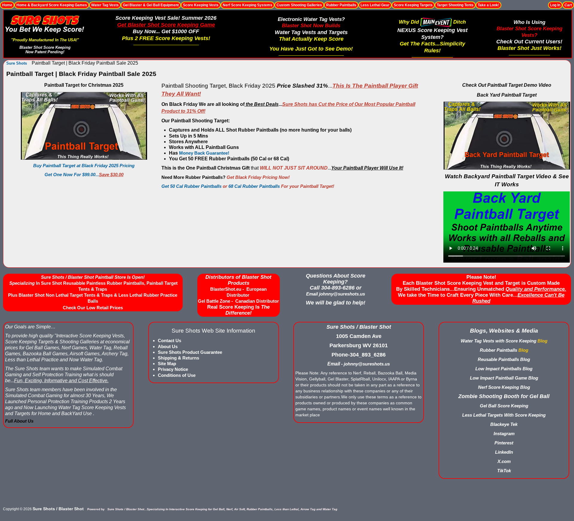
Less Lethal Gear (375, 5)
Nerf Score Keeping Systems (247, 5)
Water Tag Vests (105, 5)
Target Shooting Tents (455, 5)
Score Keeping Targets (413, 5)
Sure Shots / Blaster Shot (58, 508)
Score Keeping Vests (201, 5)
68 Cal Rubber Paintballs (254, 186)
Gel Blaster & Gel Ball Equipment (151, 5)
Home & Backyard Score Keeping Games (51, 5)
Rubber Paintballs (341, 5)
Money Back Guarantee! (204, 153)
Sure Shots (16, 63)
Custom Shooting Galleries (299, 5)
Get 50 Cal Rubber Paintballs (191, 186)
